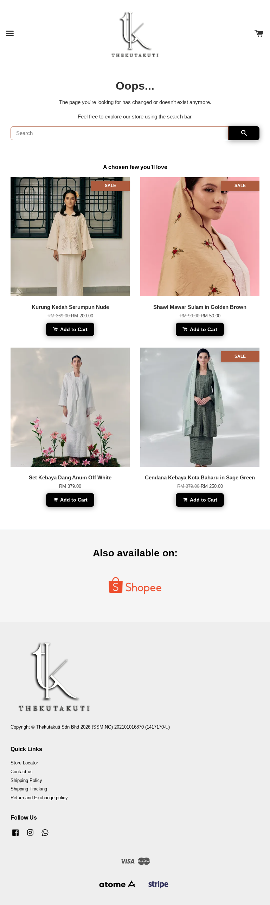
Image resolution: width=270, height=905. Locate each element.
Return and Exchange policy (39, 797)
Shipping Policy (26, 780)
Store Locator (24, 762)
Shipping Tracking (29, 788)
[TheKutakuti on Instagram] (30, 836)
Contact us (22, 771)
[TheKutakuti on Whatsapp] (45, 836)
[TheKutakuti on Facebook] (15, 836)
